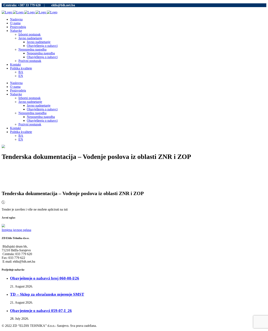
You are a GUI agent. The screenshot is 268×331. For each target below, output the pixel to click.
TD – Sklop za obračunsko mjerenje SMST (47, 294)
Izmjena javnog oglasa (16, 230)
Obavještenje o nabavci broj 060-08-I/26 (44, 278)
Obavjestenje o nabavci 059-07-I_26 (41, 310)
